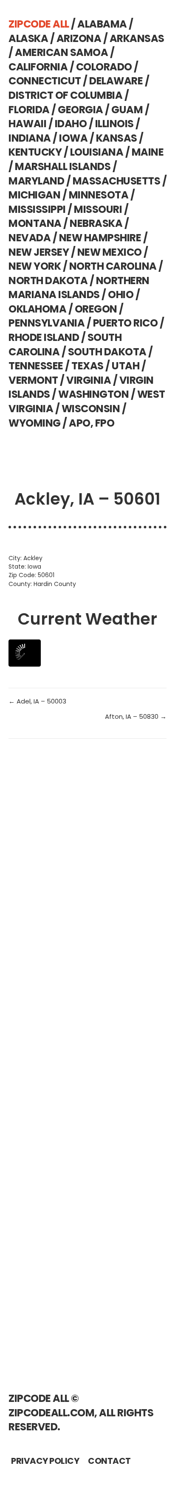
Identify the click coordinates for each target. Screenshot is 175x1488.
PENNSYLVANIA (46, 323)
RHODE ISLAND (43, 337)
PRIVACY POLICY (45, 1461)
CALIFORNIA (38, 67)
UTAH (125, 366)
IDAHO (71, 124)
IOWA (73, 138)
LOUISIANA (97, 152)
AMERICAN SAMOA (61, 52)
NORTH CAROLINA (113, 266)
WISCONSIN (91, 409)
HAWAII (27, 124)
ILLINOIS (114, 124)
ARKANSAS (137, 38)
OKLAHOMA (37, 309)
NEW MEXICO (109, 252)
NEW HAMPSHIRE (100, 238)
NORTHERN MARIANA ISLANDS (79, 288)
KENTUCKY (35, 152)
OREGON (96, 309)
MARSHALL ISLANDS (62, 166)
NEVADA (29, 238)
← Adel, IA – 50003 (37, 701)
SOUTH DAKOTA (107, 352)
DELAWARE (116, 81)
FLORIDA (29, 110)
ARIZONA (79, 38)
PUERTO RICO (125, 323)
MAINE (148, 152)
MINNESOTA (99, 195)
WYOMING (34, 423)
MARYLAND (36, 181)
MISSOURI (98, 209)
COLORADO (104, 67)
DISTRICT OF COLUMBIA (65, 95)
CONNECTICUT (44, 81)
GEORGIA (80, 110)
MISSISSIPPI (37, 209)
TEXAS (87, 366)
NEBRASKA (96, 223)
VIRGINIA (88, 380)
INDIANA (29, 138)
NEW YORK (34, 266)
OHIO (120, 295)
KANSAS (116, 138)
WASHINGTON (93, 394)
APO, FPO (91, 423)
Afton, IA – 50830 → (136, 716)
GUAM (127, 110)
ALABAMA (102, 24)
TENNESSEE (35, 366)
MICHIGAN (34, 195)
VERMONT (33, 380)
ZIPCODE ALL (38, 24)
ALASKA (28, 38)
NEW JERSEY (38, 252)
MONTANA (35, 223)
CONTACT (109, 1461)
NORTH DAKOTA (48, 281)
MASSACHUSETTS (117, 181)
